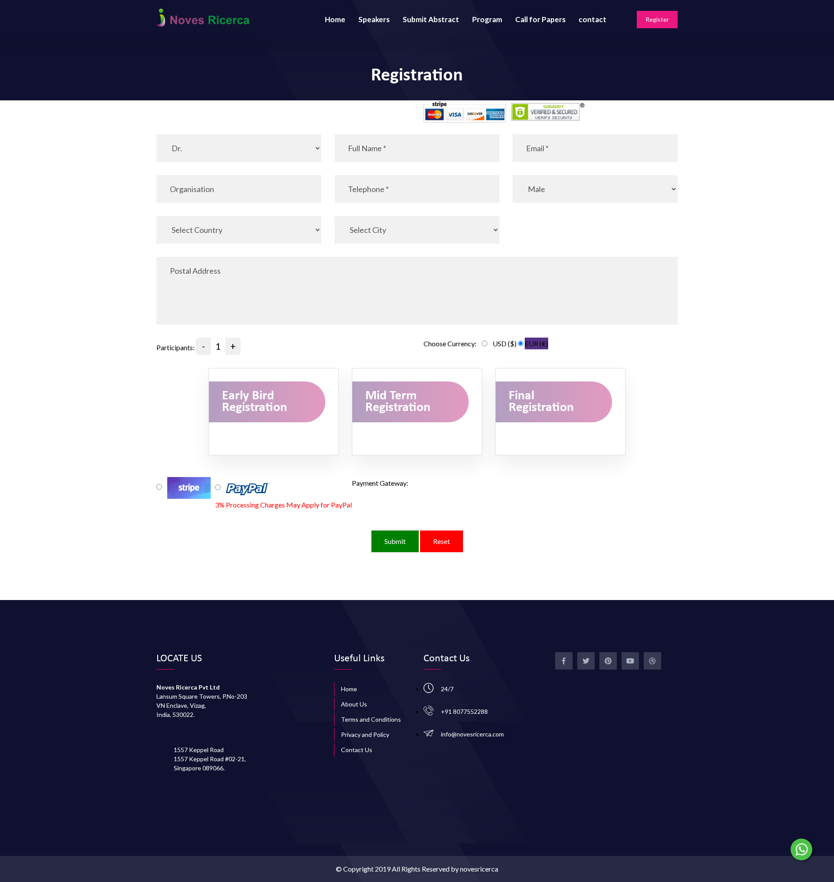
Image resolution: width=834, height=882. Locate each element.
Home (335, 19)
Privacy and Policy (365, 734)
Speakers (374, 19)
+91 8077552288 (464, 711)
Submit (395, 541)
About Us (354, 704)
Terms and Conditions (371, 719)
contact (592, 19)
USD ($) (504, 343)
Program (487, 19)
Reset (441, 541)
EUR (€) (536, 343)
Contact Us (356, 749)
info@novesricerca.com (472, 734)
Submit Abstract (431, 19)
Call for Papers (540, 19)
